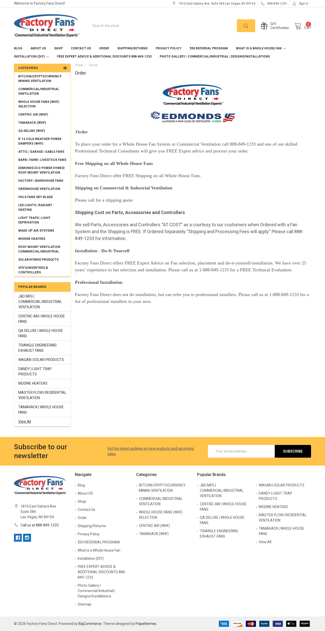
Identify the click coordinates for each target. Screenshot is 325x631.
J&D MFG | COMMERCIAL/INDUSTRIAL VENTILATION (40, 301)
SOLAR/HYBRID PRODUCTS (38, 259)
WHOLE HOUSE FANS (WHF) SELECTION (38, 104)
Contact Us (81, 48)
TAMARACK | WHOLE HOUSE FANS (41, 409)
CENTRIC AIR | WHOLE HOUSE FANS (41, 319)
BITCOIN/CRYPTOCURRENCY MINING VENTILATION (40, 79)
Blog (18, 48)
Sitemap (84, 604)
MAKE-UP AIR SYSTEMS (36, 230)
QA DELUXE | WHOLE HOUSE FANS (40, 333)
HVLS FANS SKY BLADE (35, 197)
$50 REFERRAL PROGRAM (209, 48)
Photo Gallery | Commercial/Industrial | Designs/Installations (215, 56)
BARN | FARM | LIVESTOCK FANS (42, 160)
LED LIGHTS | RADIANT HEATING (35, 207)
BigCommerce (90, 624)
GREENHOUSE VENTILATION (39, 189)
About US (38, 48)
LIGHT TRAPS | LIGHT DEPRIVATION (34, 220)
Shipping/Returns (132, 48)
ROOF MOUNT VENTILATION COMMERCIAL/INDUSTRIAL (39, 249)
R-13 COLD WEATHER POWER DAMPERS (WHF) (39, 141)
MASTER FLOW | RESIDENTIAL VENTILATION (42, 395)
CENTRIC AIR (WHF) (33, 114)
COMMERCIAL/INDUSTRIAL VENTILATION (38, 91)
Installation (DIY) (29, 56)
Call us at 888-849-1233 (40, 525)
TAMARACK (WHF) (32, 122)
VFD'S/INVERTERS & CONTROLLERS (33, 270)
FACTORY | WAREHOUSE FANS (40, 181)
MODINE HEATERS (31, 239)
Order (104, 48)
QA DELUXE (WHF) (31, 131)
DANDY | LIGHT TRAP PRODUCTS (35, 371)
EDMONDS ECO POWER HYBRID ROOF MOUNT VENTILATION (41, 170)
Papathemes (146, 624)
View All (24, 421)
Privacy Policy (169, 48)
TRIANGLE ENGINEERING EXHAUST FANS (37, 348)
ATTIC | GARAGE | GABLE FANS (41, 151)
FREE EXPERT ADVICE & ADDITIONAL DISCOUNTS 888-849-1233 (104, 56)
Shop (58, 48)
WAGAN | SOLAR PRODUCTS (41, 360)
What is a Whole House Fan (259, 48)
